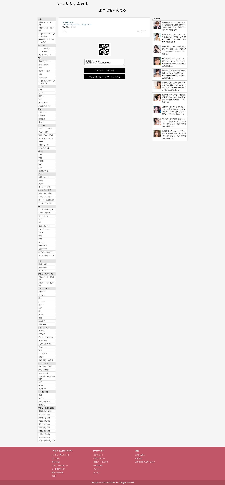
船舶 (40, 164)
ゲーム (41, 142)
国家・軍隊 (43, 249)
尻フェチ (42, 334)
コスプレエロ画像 (45, 128)
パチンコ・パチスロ (46, 197)
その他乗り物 (43, 171)
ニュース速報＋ (44, 48)
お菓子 (41, 180)
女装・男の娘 (43, 370)
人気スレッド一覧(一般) (46, 29)
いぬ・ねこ (43, 112)
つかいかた (56, 458)
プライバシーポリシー (60, 465)
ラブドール (43, 389)
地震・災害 (43, 264)
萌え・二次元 (43, 132)
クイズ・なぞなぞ (45, 252)
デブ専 (41, 314)
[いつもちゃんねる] (72, 6)
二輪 (40, 154)
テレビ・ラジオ (44, 229)
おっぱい (42, 295)
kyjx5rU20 (87, 25)
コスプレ (42, 301)
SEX (40, 350)
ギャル (41, 305)
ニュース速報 (43, 51)
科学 (40, 223)
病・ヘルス (43, 271)
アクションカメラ (45, 344)
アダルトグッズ (44, 401)
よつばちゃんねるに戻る (104, 70)
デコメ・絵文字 (44, 213)
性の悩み (42, 405)
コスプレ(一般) (44, 148)
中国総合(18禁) (44, 434)
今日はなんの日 (99, 458)
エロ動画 (42, 321)
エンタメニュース (45, 55)
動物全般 (42, 116)
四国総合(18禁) (44, 437)
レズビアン (43, 354)
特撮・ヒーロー (44, 145)
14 (63, 22)
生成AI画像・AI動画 (46, 360)
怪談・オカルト (44, 226)
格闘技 (41, 96)
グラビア (42, 242)
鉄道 (40, 167)
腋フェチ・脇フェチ (46, 337)
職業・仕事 (43, 267)
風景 (40, 68)
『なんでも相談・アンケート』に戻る (104, 77)
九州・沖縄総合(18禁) (47, 441)
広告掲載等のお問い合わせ (145, 462)
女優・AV (42, 291)
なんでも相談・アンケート (47, 256)
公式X (54, 476)
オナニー (42, 398)
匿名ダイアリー (44, 61)
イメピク (96, 469)
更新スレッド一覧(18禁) (46, 278)
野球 (40, 90)
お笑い (41, 219)
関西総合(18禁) (44, 431)
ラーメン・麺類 (44, 187)
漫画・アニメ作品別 (46, 135)
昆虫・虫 (42, 122)
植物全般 (42, 119)
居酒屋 (41, 184)
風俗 (40, 395)
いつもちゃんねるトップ (61, 455)
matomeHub (98, 465)
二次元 (41, 357)
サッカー (42, 93)
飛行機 (41, 161)
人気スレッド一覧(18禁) (46, 284)
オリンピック (43, 103)
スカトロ (42, 385)
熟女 (40, 311)
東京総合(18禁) (44, 421)
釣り (40, 99)
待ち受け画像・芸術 (46, 209)
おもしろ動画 (43, 64)
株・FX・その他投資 (46, 200)
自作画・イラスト (45, 71)
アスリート (43, 347)
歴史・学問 (43, 245)
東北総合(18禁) (44, 414)
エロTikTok (43, 324)
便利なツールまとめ (100, 462)
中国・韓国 (43, 77)
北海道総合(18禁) (45, 411)
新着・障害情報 (57, 472)
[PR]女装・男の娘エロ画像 (47, 377)
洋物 (40, 318)
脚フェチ (42, 331)
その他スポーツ (44, 106)
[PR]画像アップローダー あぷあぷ (47, 35)
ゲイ (40, 382)
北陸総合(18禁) (44, 424)
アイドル (42, 232)
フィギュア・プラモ (46, 138)
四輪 (40, 158)
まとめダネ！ (98, 455)
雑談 (40, 74)
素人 (40, 298)
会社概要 (138, 458)
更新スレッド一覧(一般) (46, 23)
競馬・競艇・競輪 (45, 193)
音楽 (40, 239)
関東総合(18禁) (44, 418)
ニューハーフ (43, 373)
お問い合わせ (140, 455)
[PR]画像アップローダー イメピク (47, 41)
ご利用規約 (56, 462)
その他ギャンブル (45, 203)
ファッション (43, 216)
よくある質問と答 (58, 469)
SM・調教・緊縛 (45, 366)
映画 (40, 236)
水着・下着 (43, 340)
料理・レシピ (43, 177)
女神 (40, 308)
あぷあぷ (96, 472)
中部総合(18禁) (44, 427)
